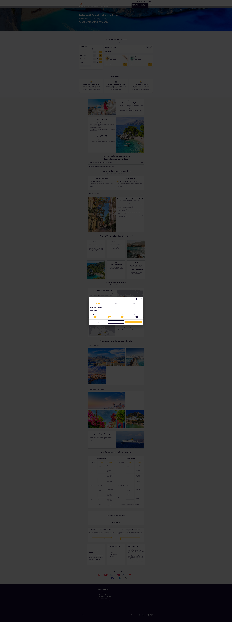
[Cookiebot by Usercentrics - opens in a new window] (136, 299)
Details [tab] (116, 303)
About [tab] (134, 303)
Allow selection (116, 322)
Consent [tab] (98, 303)
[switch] (109, 317)
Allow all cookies (133, 322)
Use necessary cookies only (99, 322)
